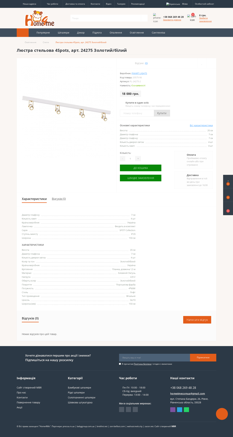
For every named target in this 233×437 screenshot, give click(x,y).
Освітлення (137, 32)
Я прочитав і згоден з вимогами (147, 363)
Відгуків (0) (59, 199)
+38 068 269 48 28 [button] (183, 388)
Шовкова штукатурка (80, 402)
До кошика (141, 168)
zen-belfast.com (117, 426)
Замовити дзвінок (172, 19)
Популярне (43, 32)
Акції (19, 407)
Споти (46, 42)
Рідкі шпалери (76, 392)
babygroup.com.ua (85, 426)
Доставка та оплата (75, 3)
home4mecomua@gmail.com (187, 393)
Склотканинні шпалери (81, 397)
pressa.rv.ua (69, 426)
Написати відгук (197, 320)
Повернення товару (28, 402)
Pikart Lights (139, 73)
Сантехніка (158, 32)
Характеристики (34, 199)
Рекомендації (138, 3)
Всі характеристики (201, 125)
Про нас (21, 392)
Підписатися (203, 357)
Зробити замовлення (205, 20)
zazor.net (149, 426)
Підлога (97, 32)
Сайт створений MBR (29, 387)
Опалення (116, 32)
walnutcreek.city (134, 426)
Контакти (95, 3)
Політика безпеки (142, 363)
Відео (108, 3)
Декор (81, 32)
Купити (162, 113)
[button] (29, 4)
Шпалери (63, 32)
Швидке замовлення (140, 178)
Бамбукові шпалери (79, 387)
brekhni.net (102, 426)
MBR (173, 426)
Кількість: (125, 152)
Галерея (121, 3)
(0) (146, 63)
